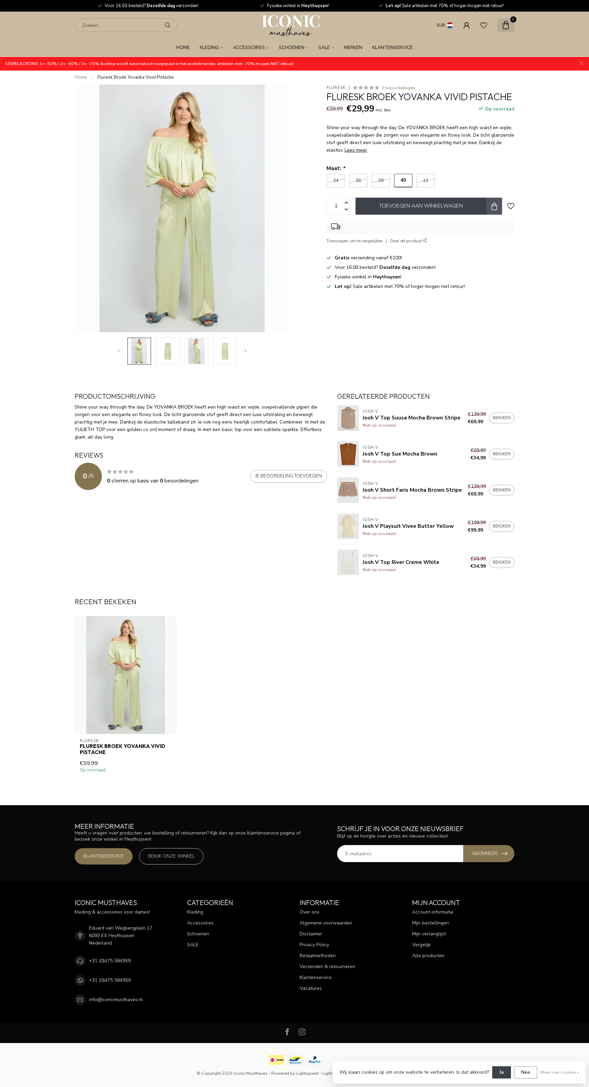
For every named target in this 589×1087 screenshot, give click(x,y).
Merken (353, 47)
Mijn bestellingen (430, 923)
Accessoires (249, 47)
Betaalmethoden (318, 955)
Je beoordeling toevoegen (288, 476)
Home (183, 47)
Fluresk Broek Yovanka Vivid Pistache (135, 77)
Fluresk (336, 88)
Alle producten (428, 955)
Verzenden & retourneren (327, 966)
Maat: (336, 168)
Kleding (209, 47)
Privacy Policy (314, 944)
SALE (324, 47)
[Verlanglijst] (483, 25)
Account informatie (432, 912)
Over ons (309, 912)
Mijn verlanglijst (429, 934)
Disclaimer (311, 934)
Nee (525, 1072)
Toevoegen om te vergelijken (355, 241)
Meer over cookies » (559, 1072)
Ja (501, 1072)
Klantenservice (392, 47)
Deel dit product (406, 241)
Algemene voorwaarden (326, 923)
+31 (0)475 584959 (110, 961)
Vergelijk (421, 944)
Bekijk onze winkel (171, 856)
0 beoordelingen (398, 88)
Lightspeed (307, 1073)
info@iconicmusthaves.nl (116, 999)
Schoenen (291, 47)
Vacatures (311, 988)
